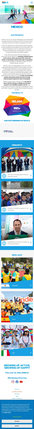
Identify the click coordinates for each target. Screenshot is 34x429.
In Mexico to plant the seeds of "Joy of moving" (18, 209)
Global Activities (17, 391)
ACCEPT (17, 426)
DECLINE (17, 421)
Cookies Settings (17, 416)
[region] (17, 414)
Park (17, 396)
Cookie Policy (7, 412)
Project (17, 389)
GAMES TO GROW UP (17, 398)
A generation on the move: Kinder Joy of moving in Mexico (18, 243)
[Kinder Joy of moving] (6, 2)
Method (17, 394)
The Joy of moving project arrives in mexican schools (18, 175)
